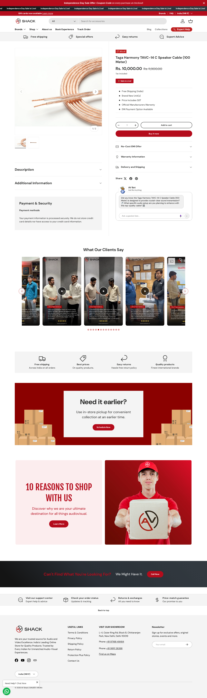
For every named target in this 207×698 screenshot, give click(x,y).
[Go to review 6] (101, 329)
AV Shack (25, 688)
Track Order (84, 29)
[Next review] (185, 291)
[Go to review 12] (116, 329)
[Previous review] (22, 291)
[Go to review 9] (108, 329)
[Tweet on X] (125, 178)
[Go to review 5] (98, 329)
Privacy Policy (75, 638)
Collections (161, 29)
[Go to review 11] (113, 329)
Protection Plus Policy (79, 655)
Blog (149, 29)
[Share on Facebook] (131, 178)
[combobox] (108, 21)
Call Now (155, 574)
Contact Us (73, 660)
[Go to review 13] (118, 329)
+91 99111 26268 (114, 648)
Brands (162, 13)
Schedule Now (103, 427)
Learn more (44, 13)
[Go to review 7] (103, 329)
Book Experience (64, 29)
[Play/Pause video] (62, 291)
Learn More (58, 524)
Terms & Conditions (78, 632)
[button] (190, 21)
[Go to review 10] (111, 329)
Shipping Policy (76, 643)
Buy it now (154, 133)
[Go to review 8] (106, 329)
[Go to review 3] (93, 329)
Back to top (103, 610)
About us (47, 29)
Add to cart (166, 125)
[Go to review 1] (88, 329)
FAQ (171, 13)
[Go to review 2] (91, 329)
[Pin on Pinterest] (136, 178)
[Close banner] (204, 3)
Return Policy (74, 649)
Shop (32, 29)
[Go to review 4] (96, 329)
